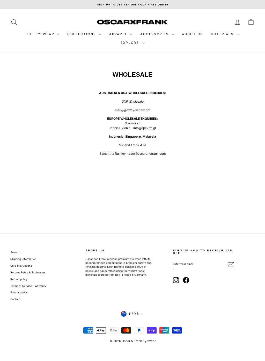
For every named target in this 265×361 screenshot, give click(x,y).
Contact (15, 299)
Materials (223, 34)
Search (14, 252)
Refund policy (18, 279)
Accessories (155, 34)
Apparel (119, 34)
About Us (192, 34)
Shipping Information (23, 258)
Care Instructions (21, 265)
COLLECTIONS (82, 34)
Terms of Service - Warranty (28, 285)
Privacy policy (19, 292)
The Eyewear (41, 34)
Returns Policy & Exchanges (27, 272)
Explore (130, 43)
